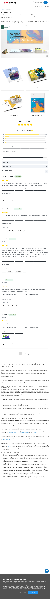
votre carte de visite (38, 431)
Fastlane (9, 446)
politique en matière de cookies (25, 589)
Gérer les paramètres (22, 592)
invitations (35, 432)
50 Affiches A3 (12, 88)
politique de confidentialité (8, 589)
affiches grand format (24, 432)
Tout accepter (33, 592)
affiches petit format (12, 432)
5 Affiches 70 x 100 (37, 115)
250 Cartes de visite (12, 115)
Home (3, 9)
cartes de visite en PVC (7, 439)
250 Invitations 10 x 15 (37, 88)
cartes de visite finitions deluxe (41, 438)
